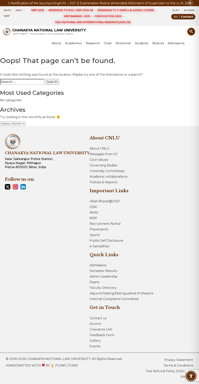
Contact (187, 16)
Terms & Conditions (178, 365)
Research (93, 43)
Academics (73, 43)
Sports (95, 235)
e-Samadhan (99, 246)
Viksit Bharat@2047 (105, 201)
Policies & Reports (103, 182)
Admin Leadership (104, 276)
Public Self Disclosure (106, 240)
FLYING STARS (66, 365)
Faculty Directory (103, 288)
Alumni (95, 324)
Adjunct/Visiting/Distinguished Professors (121, 293)
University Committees (107, 171)
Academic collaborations (108, 176)
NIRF (93, 218)
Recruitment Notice (105, 224)
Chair (108, 43)
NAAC (94, 212)
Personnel (123, 43)
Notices (158, 43)
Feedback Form (102, 335)
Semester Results (103, 271)
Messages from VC (104, 154)
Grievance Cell (101, 329)
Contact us (98, 318)
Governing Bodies (103, 165)
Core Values (99, 160)
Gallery (95, 340)
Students (141, 43)
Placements (99, 229)
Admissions (176, 43)
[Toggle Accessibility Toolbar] (191, 376)
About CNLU (99, 148)
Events (95, 346)
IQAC (94, 207)
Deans (94, 282)
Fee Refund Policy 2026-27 (167, 371)
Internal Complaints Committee (114, 299)
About (56, 43)
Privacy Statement (178, 360)
